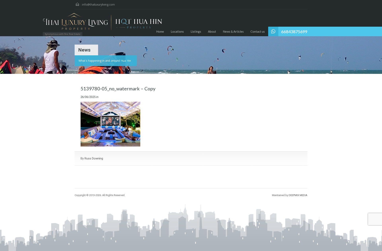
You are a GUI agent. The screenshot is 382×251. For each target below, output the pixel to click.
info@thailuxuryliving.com (98, 4)
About (212, 31)
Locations (177, 31)
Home (160, 31)
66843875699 (294, 31)
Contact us (257, 31)
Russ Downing (94, 158)
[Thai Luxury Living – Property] (69, 23)
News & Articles (233, 31)
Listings (196, 31)
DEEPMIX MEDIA (298, 195)
